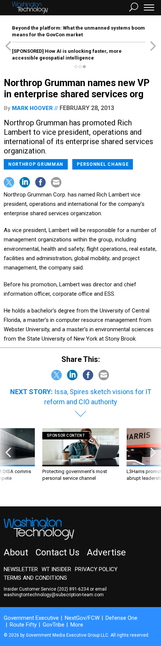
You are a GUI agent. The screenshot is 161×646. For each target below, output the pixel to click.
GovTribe (53, 624)
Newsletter (21, 569)
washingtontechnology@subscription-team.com (54, 594)
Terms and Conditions (35, 578)
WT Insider (56, 569)
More (76, 624)
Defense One (121, 618)
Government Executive (31, 618)
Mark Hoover (32, 108)
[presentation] (8, 461)
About (16, 552)
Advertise (106, 552)
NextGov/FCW (82, 618)
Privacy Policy (96, 569)
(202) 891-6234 (73, 589)
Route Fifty (23, 624)
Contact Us (57, 552)
